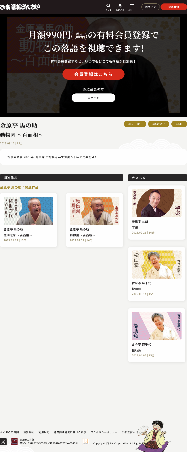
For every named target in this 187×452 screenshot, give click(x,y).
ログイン (150, 7)
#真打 (179, 124)
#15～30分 (135, 124)
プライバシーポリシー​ (104, 432)
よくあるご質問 (9, 432)
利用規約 (44, 432)
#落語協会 (158, 124)
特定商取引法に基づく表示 (70, 432)
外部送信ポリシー (133, 432)
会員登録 (173, 7)
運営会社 (28, 432)
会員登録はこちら (93, 74)
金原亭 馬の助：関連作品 (19, 187)
